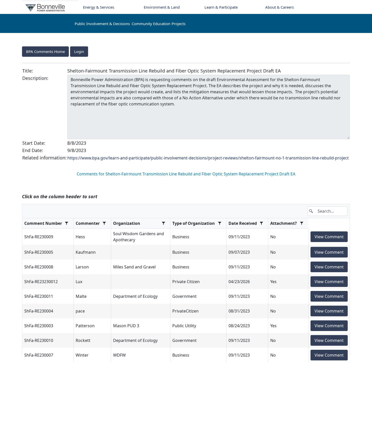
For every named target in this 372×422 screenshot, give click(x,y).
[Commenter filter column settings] (104, 223)
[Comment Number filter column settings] (66, 223)
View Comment (329, 237)
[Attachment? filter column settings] (301, 223)
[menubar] (186, 51)
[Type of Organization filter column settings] (219, 223)
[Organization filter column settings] (163, 223)
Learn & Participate (221, 7)
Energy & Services (98, 7)
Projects (178, 23)
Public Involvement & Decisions (102, 23)
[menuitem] (45, 51)
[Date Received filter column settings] (261, 223)
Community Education (151, 23)
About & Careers (279, 7)
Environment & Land (162, 7)
